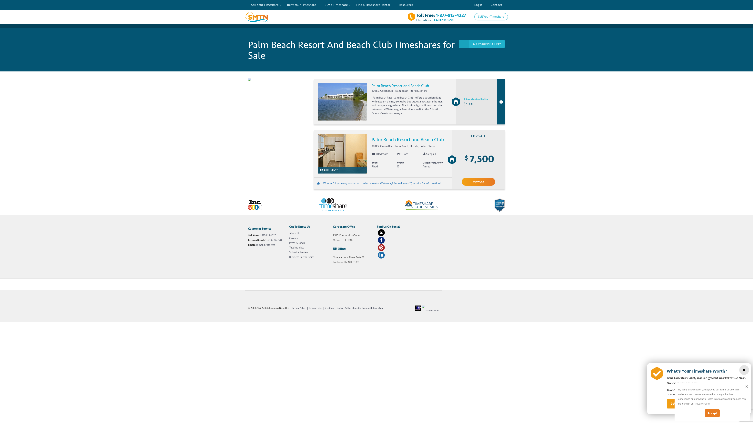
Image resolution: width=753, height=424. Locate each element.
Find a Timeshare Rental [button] (373, 5)
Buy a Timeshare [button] (336, 5)
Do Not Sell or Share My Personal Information (360, 308)
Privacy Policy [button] (702, 403)
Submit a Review (298, 252)
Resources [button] (406, 5)
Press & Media (297, 243)
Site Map (329, 308)
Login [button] (478, 5)
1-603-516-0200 (444, 20)
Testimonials (296, 247)
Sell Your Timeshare (491, 17)
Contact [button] (497, 5)
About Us (294, 233)
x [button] (746, 386)
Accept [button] (712, 413)
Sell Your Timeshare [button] (265, 5)
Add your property (487, 44)
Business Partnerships (301, 257)
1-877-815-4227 (451, 15)
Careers (293, 238)
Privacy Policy (299, 308)
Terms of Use (315, 308)
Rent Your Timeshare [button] (302, 5)
